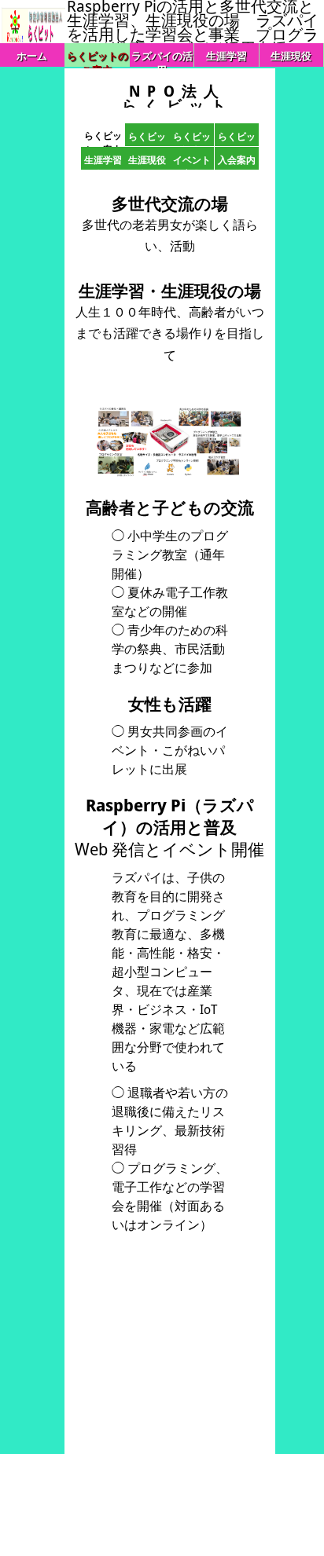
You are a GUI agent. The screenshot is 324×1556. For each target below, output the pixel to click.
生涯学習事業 (103, 161)
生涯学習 (226, 56)
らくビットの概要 (147, 138)
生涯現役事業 (147, 161)
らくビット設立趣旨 (192, 138)
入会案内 (237, 160)
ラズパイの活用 (162, 58)
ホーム (32, 56)
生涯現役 (291, 56)
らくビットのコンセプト (237, 138)
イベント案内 (192, 161)
